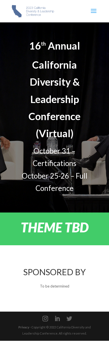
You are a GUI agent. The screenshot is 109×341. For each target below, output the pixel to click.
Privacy (23, 327)
